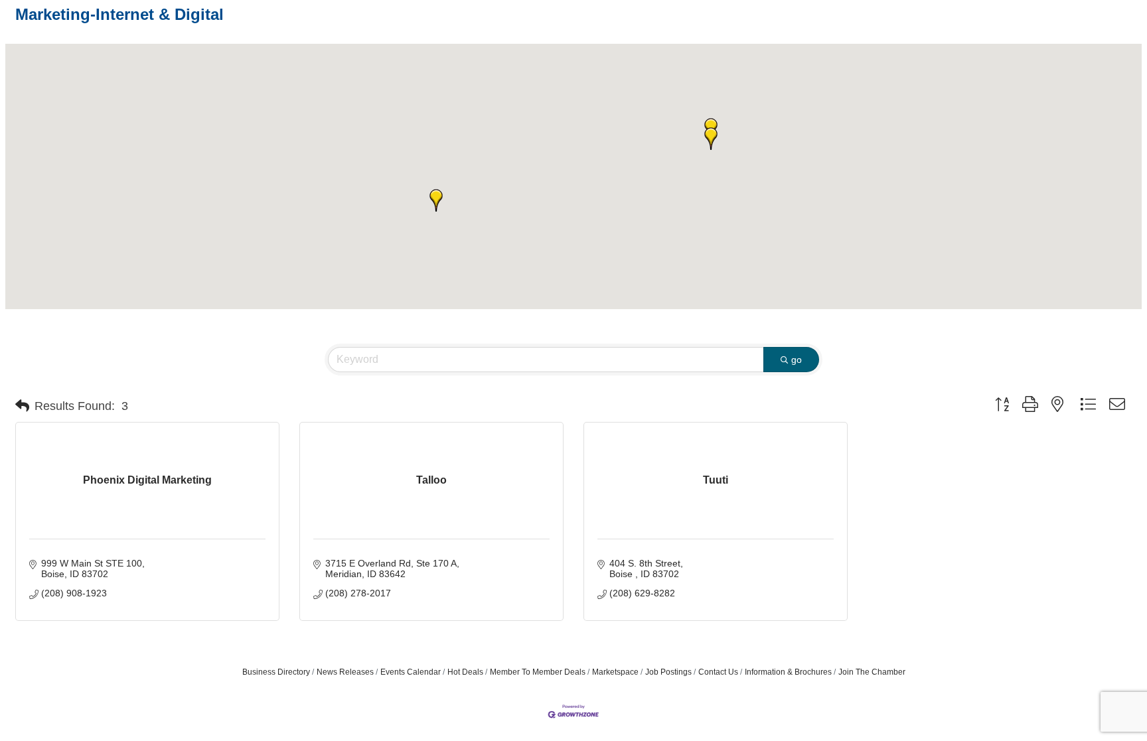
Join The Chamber (871, 672)
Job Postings (668, 672)
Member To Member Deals (537, 672)
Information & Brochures (788, 672)
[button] (436, 200)
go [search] (796, 359)
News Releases (345, 672)
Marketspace (615, 672)
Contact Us (718, 672)
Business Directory (276, 672)
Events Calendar (410, 672)
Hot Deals (465, 672)
